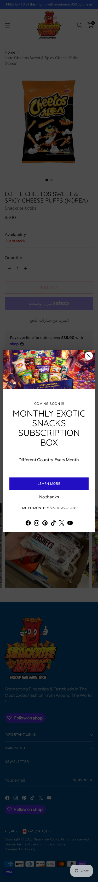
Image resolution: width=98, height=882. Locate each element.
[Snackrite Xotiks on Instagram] (36, 524)
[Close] (89, 356)
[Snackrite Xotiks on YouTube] (70, 524)
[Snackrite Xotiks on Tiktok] (53, 524)
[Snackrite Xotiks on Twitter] (62, 524)
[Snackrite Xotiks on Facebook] (28, 524)
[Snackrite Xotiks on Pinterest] (45, 524)
